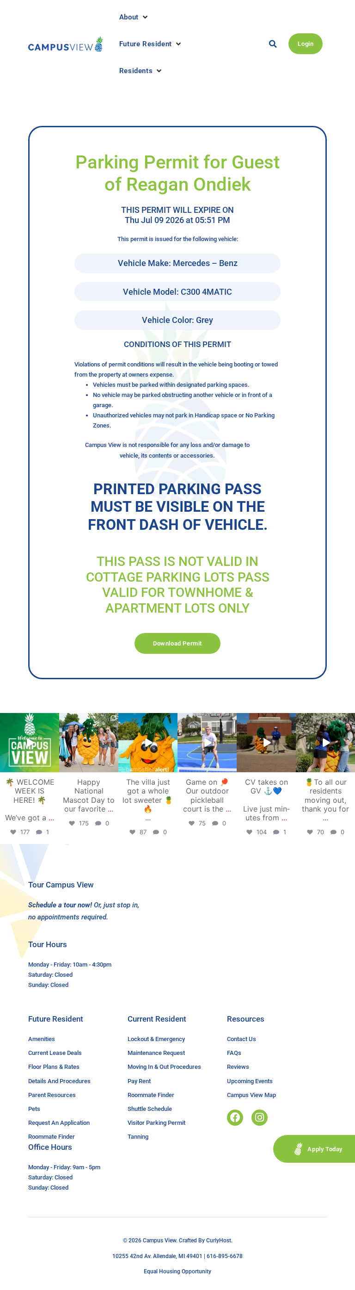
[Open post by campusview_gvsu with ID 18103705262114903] (88, 742)
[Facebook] (235, 1118)
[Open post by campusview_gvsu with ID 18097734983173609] (207, 742)
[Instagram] (259, 1118)
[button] (134, 17)
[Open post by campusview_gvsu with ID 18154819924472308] (148, 742)
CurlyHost (218, 1240)
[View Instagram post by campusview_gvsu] (53, 767)
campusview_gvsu (29, 721)
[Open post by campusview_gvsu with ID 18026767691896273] (29, 742)
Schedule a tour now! (60, 905)
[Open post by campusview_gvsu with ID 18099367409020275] (266, 742)
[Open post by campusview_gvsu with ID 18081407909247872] (325, 742)
